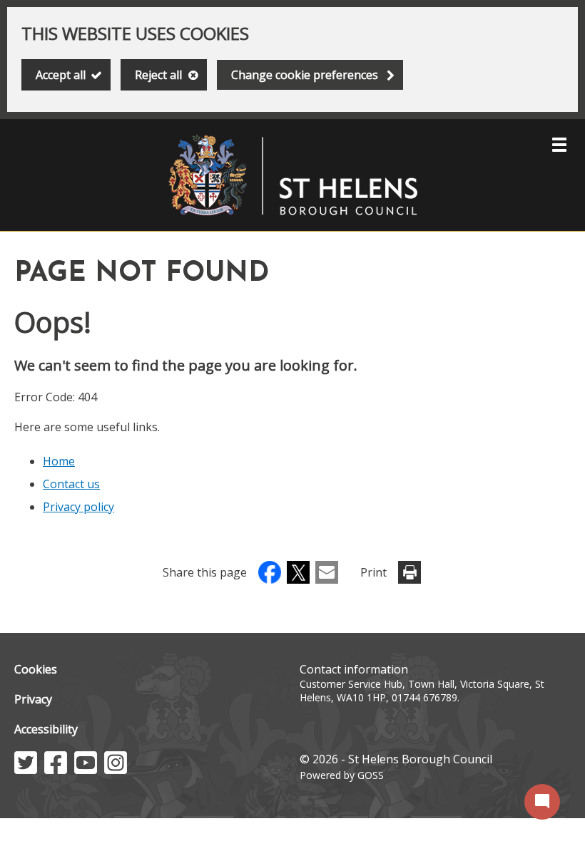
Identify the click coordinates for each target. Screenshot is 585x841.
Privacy (33, 699)
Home (59, 461)
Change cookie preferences (304, 75)
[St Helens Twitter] (25, 770)
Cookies (35, 669)
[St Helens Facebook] (55, 770)
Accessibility (46, 729)
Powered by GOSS (342, 775)
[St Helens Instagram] (115, 770)
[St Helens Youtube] (85, 770)
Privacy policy (78, 507)
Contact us (71, 484)
